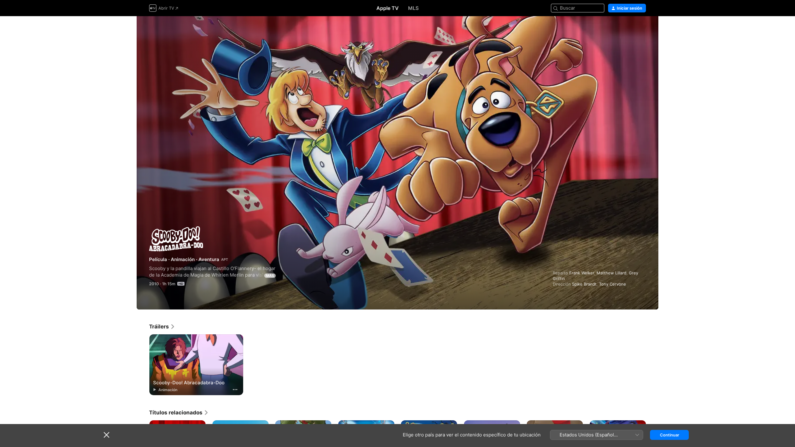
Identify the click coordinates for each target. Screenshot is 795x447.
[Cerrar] (106, 435)
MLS (413, 8)
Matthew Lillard (611, 272)
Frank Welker (581, 272)
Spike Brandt (584, 284)
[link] (162, 326)
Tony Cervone (612, 284)
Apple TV (387, 8)
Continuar (669, 434)
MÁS (270, 275)
